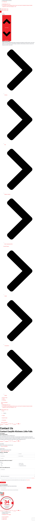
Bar (1, 464)
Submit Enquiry (3, 482)
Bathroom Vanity (21, 463)
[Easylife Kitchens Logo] (4, 8)
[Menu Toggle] (1, 12)
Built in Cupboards (21, 464)
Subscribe (29, 487)
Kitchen (2, 463)
